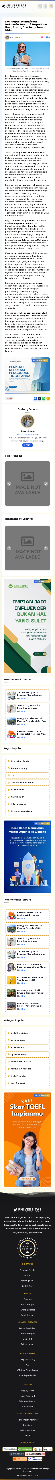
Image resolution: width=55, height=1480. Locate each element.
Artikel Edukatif (27, 1310)
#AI (12, 775)
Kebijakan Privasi (28, 1430)
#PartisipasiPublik (20, 761)
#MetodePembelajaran (22, 782)
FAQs (27, 1435)
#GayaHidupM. (18, 804)
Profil (28, 445)
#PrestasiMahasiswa (21, 811)
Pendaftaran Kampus (28, 1420)
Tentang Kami (27, 1280)
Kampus (27, 1275)
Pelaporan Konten (27, 1401)
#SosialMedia (18, 789)
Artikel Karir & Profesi (21, 1061)
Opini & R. (27, 1339)
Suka (10, 398)
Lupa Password (27, 1396)
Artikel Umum (17, 1047)
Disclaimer (27, 1425)
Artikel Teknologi (19, 1076)
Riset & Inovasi (18, 1083)
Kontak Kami (27, 1286)
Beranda (28, 1299)
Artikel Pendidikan (19, 1033)
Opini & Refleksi (18, 1054)
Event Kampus (27, 1315)
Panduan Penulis (27, 1270)
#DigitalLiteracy (19, 768)
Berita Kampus (18, 1040)
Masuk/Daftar (27, 1390)
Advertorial (27, 1406)
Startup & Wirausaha (21, 1068)
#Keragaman (17, 797)
